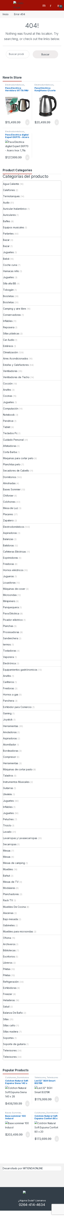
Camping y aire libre (14, 308)
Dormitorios (9, 477)
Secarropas (10, 844)
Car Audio (8, 339)
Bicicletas (8, 296)
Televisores (10, 1050)
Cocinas (7, 395)
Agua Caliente (11, 183)
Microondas (10, 594)
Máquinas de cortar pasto (18, 769)
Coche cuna (10, 264)
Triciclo (7, 825)
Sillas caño (9, 1025)
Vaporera (8, 656)
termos (7, 644)
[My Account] (52, 5)
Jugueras (8, 576)
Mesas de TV (10, 881)
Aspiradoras (10, 532)
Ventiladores (10, 370)
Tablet (6, 427)
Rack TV (8, 900)
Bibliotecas (9, 950)
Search (44, 5)
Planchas (8, 625)
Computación (10, 408)
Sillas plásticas (11, 333)
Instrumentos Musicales (16, 781)
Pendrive (8, 420)
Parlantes (8, 233)
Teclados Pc (10, 433)
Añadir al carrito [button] (26, 122)
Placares (8, 514)
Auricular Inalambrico (15, 208)
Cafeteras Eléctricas (14, 551)
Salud (6, 1006)
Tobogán (8, 289)
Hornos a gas (10, 694)
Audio (6, 202)
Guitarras (8, 788)
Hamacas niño (11, 271)
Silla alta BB (9, 283)
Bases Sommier (12, 489)
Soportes (8, 1037)
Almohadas (9, 483)
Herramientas (10, 726)
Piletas (6, 969)
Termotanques (11, 196)
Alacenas (8, 912)
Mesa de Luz (10, 508)
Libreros (7, 962)
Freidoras (8, 563)
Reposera (8, 327)
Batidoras (8, 545)
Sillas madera (10, 1031)
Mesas (6, 850)
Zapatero (8, 520)
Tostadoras (9, 650)
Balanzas (8, 539)
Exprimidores (10, 557)
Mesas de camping (14, 862)
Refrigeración (11, 981)
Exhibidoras (9, 987)
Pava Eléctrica (11, 613)
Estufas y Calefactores (16, 364)
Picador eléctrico (13, 619)
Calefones (9, 190)
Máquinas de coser (14, 588)
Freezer (7, 994)
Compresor (9, 756)
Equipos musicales (13, 227)
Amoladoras (10, 732)
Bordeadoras (10, 750)
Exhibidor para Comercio (17, 706)
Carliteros (8, 681)
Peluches (8, 819)
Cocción (8, 383)
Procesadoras (11, 632)
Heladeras (9, 1000)
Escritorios (9, 956)
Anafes (7, 389)
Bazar (6, 239)
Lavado (7, 831)
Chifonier (8, 495)
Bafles (6, 221)
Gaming (7, 713)
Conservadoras (12, 314)
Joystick (8, 719)
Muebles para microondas (18, 931)
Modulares (9, 887)
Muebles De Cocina (14, 906)
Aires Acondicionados (15, 358)
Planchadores (11, 894)
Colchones (9, 501)
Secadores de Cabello (16, 470)
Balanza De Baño (13, 1012)
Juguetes (8, 252)
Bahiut (6, 875)
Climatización (10, 352)
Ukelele (7, 794)
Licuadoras (9, 582)
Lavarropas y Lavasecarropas (20, 838)
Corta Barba (10, 452)
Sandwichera (10, 638)
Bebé (6, 258)
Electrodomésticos (14, 85)
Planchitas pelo (11, 464)
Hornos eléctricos (13, 570)
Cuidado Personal (13, 439)
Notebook (9, 414)
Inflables (8, 320)
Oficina (7, 937)
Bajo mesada (10, 919)
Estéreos (8, 345)
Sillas (6, 1019)
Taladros (8, 775)
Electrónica (9, 663)
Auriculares (9, 214)
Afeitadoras (9, 445)
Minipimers (9, 601)
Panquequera (11, 607)
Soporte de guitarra (14, 1044)
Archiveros (9, 944)
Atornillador (9, 744)
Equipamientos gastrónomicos (20, 669)
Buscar (45, 54)
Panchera (8, 700)
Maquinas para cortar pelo (18, 458)
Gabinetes (9, 925)
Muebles (8, 869)
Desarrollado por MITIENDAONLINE (23, 1168)
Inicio (6, 14)
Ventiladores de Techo (16, 377)
